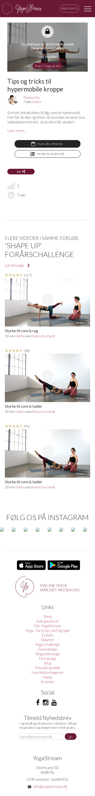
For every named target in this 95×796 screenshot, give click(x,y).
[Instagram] (45, 702)
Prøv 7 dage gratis (48, 66)
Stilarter (47, 639)
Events (47, 635)
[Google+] (54, 702)
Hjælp (47, 677)
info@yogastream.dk (50, 786)
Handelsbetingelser (47, 672)
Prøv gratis (69, 8)
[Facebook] (38, 702)
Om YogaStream (47, 625)
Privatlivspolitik (47, 667)
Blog (47, 663)
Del (19, 171)
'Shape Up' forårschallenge (39, 250)
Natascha (31, 97)
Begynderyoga (48, 653)
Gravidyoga (47, 649)
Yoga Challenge (47, 644)
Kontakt (47, 681)
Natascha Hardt (43, 336)
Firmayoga (47, 658)
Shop (47, 616)
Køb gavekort (47, 621)
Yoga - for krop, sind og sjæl (47, 630)
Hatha (36, 102)
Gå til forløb (15, 265)
